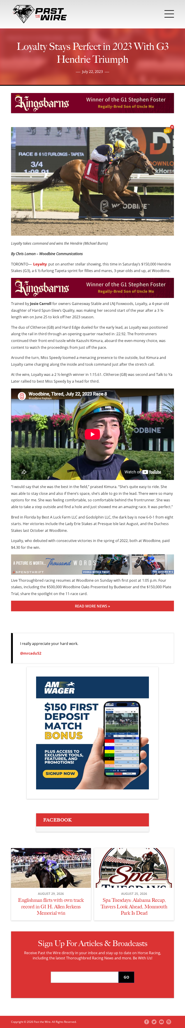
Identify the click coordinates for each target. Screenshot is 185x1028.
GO (126, 977)
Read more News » (92, 606)
